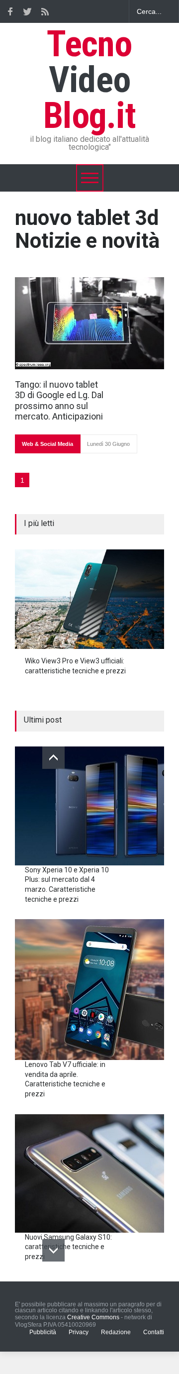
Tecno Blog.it (89, 80)
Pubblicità (42, 1332)
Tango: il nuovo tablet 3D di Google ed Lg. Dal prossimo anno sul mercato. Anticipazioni (59, 400)
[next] (53, 1250)
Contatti (153, 1332)
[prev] (53, 757)
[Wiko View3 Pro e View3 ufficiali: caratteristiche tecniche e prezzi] (89, 599)
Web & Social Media (47, 444)
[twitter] (27, 11)
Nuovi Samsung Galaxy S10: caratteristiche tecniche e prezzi (68, 1247)
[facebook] (9, 11)
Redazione (116, 1332)
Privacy (79, 1332)
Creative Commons (93, 1317)
